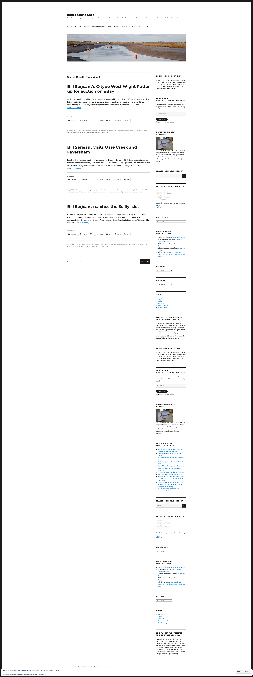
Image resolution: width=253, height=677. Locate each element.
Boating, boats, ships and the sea (105, 244)
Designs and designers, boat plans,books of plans (132, 244)
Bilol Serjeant (130, 130)
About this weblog (82, 26)
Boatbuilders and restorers (85, 244)
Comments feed (163, 305)
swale (114, 192)
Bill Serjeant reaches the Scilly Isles (103, 206)
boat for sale (139, 130)
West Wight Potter (93, 132)
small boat (108, 192)
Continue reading (74, 107)
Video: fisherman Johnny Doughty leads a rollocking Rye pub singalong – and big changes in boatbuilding (171, 485)
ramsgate (101, 192)
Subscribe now (162, 119)
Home (69, 26)
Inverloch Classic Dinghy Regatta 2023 (170, 474)
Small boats (121, 130)
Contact (146, 26)
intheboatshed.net (80, 14)
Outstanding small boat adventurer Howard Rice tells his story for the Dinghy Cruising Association (171, 478)
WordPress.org (162, 307)
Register (160, 299)
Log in (160, 301)
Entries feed (161, 303)
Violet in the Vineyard (178, 238)
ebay (145, 130)
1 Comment (104, 132)
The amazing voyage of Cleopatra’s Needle (171, 472)
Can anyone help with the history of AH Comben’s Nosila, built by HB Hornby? (171, 254)
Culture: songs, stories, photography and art (90, 190)
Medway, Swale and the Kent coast (122, 190)
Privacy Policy (134, 26)
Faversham (86, 192)
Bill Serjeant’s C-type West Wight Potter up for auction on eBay (108, 89)
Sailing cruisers (111, 130)
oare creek (94, 192)
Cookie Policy (43, 674)
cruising (79, 192)
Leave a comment (136, 192)
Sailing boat (102, 130)
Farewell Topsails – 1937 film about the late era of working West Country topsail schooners (171, 468)
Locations (107, 190)
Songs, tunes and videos (117, 26)
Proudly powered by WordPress (100, 667)
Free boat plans (98, 26)
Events (69, 246)
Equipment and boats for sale (88, 130)
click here (159, 207)
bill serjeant (73, 192)
